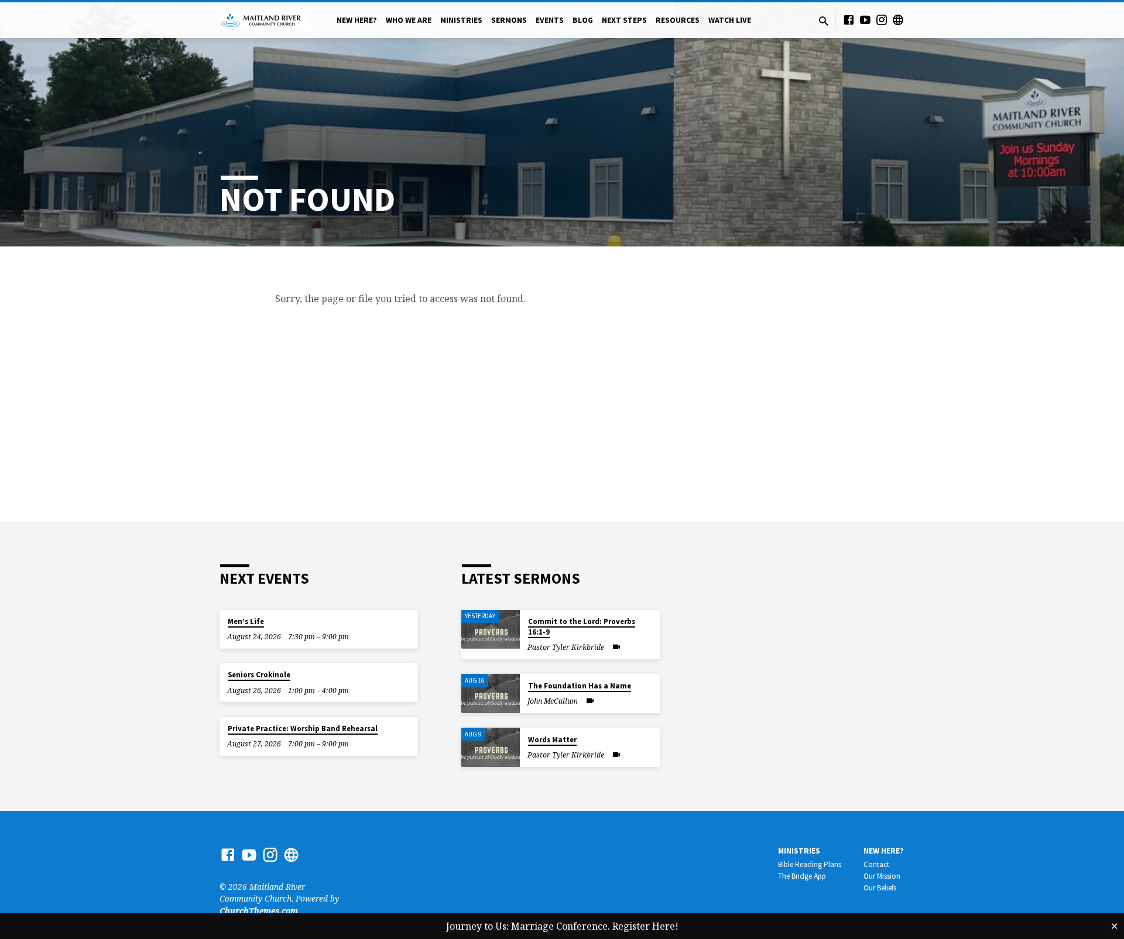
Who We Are (408, 20)
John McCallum (552, 701)
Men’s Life (246, 621)
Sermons (509, 20)
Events (550, 20)
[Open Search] (823, 20)
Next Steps (624, 20)
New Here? (357, 20)
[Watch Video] (616, 646)
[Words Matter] (490, 747)
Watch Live (729, 20)
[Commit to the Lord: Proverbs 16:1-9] (490, 629)
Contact (876, 864)
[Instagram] (881, 19)
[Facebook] (848, 19)
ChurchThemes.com (259, 910)
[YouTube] (865, 19)
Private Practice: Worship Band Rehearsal (303, 729)
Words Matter (552, 740)
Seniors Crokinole (259, 675)
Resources (678, 20)
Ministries (461, 20)
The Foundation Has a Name (579, 686)
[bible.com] (898, 19)
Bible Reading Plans (809, 864)
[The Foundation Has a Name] (490, 693)
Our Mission (881, 876)
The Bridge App (802, 876)
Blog (583, 20)
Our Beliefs (879, 888)
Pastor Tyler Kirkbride (565, 647)
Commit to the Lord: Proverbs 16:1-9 (581, 626)
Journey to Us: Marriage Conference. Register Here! (562, 926)
